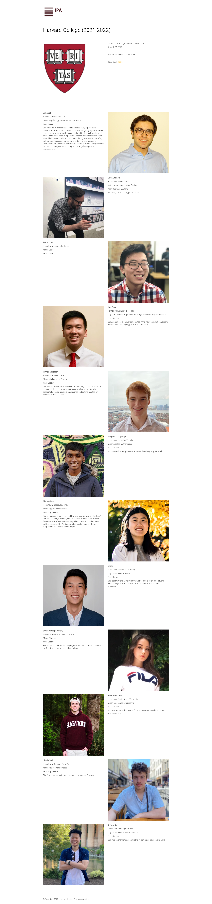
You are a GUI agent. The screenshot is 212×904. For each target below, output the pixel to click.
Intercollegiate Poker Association (75, 899)
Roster (120, 62)
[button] (167, 12)
